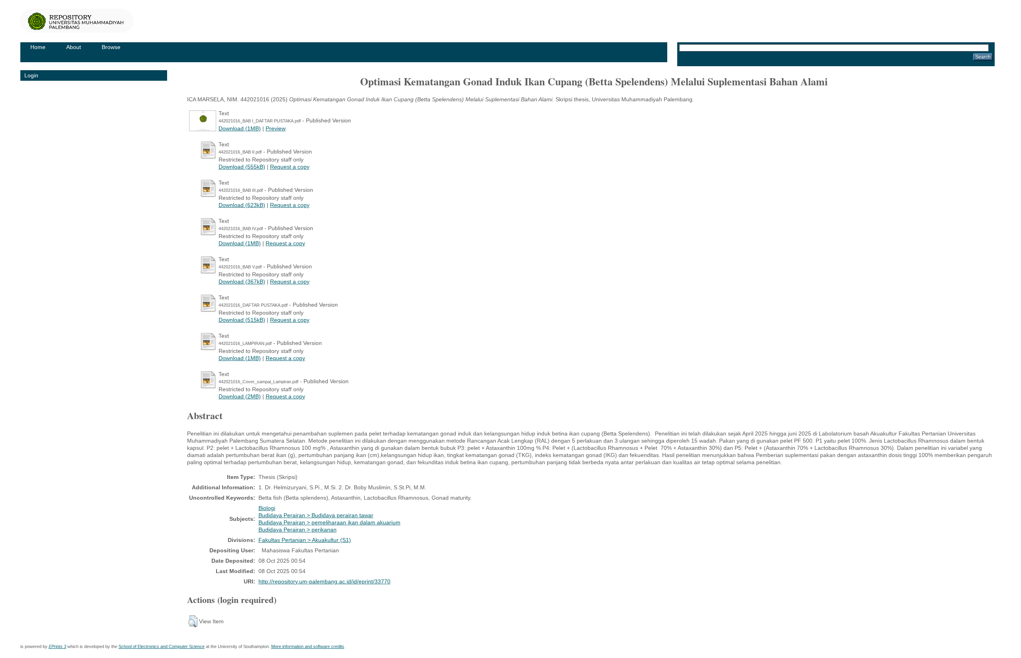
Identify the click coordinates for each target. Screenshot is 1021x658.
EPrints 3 (57, 646)
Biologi (266, 508)
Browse (111, 47)
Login (31, 75)
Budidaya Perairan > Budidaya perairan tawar (315, 515)
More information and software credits (307, 646)
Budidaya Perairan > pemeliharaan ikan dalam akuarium (329, 522)
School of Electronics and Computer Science (161, 646)
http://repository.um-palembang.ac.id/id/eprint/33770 (324, 581)
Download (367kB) (242, 281)
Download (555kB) (242, 167)
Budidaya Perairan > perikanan (297, 529)
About (73, 47)
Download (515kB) (242, 320)
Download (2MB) (240, 396)
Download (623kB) (242, 205)
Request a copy (289, 167)
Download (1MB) (240, 128)
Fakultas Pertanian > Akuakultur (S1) (304, 540)
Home (37, 47)
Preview (276, 128)
